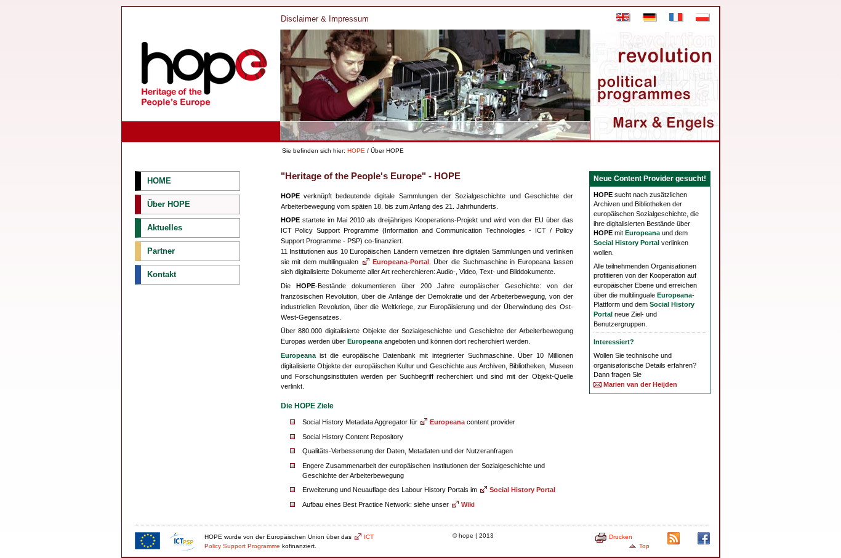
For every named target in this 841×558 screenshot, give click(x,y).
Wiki (468, 504)
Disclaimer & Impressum (325, 18)
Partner (161, 251)
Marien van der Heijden (640, 384)
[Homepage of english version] (620, 18)
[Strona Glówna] (700, 18)
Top (644, 546)
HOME (159, 180)
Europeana (447, 422)
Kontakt (161, 274)
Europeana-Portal (400, 261)
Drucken (620, 536)
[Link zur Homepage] (199, 114)
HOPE (356, 150)
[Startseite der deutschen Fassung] (647, 18)
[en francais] (673, 18)
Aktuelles (164, 227)
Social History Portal (522, 489)
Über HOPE (168, 204)
